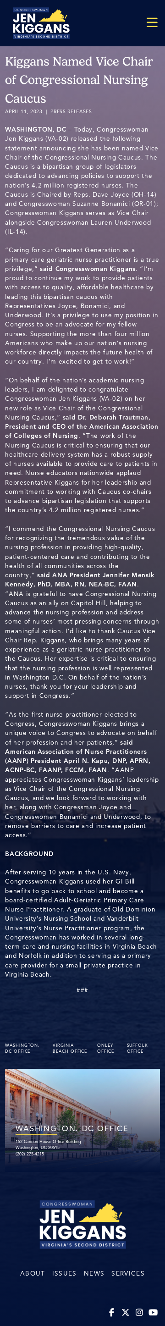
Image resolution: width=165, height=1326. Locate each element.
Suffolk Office (137, 1049)
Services (128, 1273)
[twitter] (126, 1313)
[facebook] (112, 1313)
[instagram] (139, 1313)
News (94, 1273)
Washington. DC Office (22, 1049)
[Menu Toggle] (152, 23)
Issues (64, 1273)
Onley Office (105, 1049)
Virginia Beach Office (70, 1049)
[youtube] (153, 1313)
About (32, 1273)
